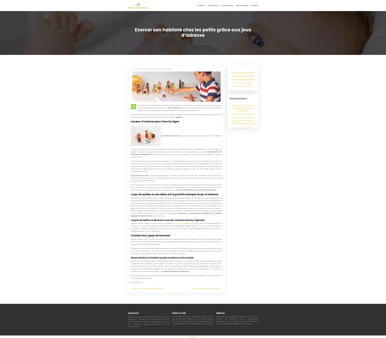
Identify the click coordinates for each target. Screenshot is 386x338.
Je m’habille (227, 6)
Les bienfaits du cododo (243, 83)
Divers (255, 6)
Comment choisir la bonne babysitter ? (205, 288)
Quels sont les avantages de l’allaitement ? (149, 288)
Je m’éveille (213, 6)
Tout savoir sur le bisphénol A (243, 114)
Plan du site (193, 337)
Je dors (200, 6)
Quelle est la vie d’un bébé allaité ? (243, 117)
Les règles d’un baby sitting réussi (242, 73)
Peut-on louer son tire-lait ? (242, 86)
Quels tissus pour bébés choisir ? (243, 79)
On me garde (242, 6)
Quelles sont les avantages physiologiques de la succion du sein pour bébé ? (243, 108)
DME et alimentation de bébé (243, 76)
